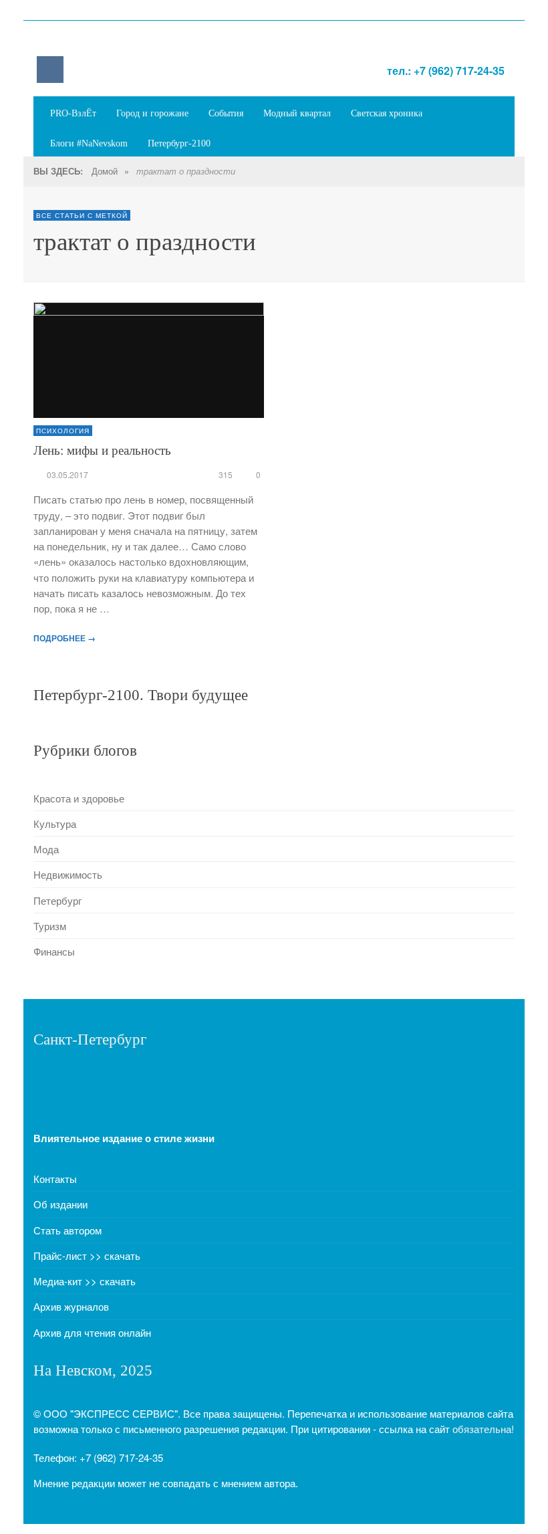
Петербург (57, 900)
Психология (63, 430)
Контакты (55, 1179)
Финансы (54, 951)
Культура (54, 823)
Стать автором (67, 1230)
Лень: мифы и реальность (102, 450)
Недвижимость (67, 874)
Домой (105, 171)
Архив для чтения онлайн (92, 1332)
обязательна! (483, 1429)
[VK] (50, 69)
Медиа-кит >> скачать (84, 1281)
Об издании (60, 1204)
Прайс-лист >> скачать (86, 1255)
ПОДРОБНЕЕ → (64, 638)
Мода (46, 849)
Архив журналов (71, 1306)
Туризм (49, 926)
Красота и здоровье (78, 798)
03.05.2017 (67, 474)
